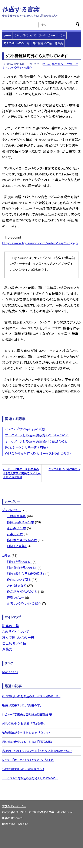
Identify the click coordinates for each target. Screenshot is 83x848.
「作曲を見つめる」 (19, 561)
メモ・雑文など (16, 585)
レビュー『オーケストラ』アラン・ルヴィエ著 (28, 759)
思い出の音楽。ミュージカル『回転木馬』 (27, 741)
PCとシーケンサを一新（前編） (26, 447)
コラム (61, 35)
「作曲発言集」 (17, 546)
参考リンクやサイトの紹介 (17, 67)
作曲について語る (19, 579)
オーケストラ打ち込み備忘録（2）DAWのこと (37, 435)
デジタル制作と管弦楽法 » (64, 469)
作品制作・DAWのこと (65, 63)
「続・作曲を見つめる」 (22, 567)
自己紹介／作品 (42, 43)
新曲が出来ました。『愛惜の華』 (22, 705)
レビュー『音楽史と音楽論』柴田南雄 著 (27, 714)
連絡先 (59, 43)
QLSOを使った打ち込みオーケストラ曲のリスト (38, 453)
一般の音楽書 (16, 516)
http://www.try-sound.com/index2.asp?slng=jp (40, 243)
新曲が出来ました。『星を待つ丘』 (23, 769)
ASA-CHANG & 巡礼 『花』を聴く (23, 723)
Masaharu (10, 672)
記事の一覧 (10, 626)
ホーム (7, 35)
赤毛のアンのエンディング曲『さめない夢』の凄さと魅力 (37, 751)
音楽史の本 (15, 534)
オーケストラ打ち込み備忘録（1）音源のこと (36, 441)
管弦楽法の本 (16, 528)
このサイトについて (25, 35)
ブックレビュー (47, 35)
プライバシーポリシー (14, 806)
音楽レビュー (15, 597)
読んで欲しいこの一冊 (16, 43)
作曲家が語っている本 (22, 540)
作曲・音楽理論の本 (20, 522)
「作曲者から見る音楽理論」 (25, 573)
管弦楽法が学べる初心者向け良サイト (26, 732)
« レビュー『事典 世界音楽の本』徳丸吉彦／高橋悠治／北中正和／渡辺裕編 (22, 473)
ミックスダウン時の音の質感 (25, 429)
